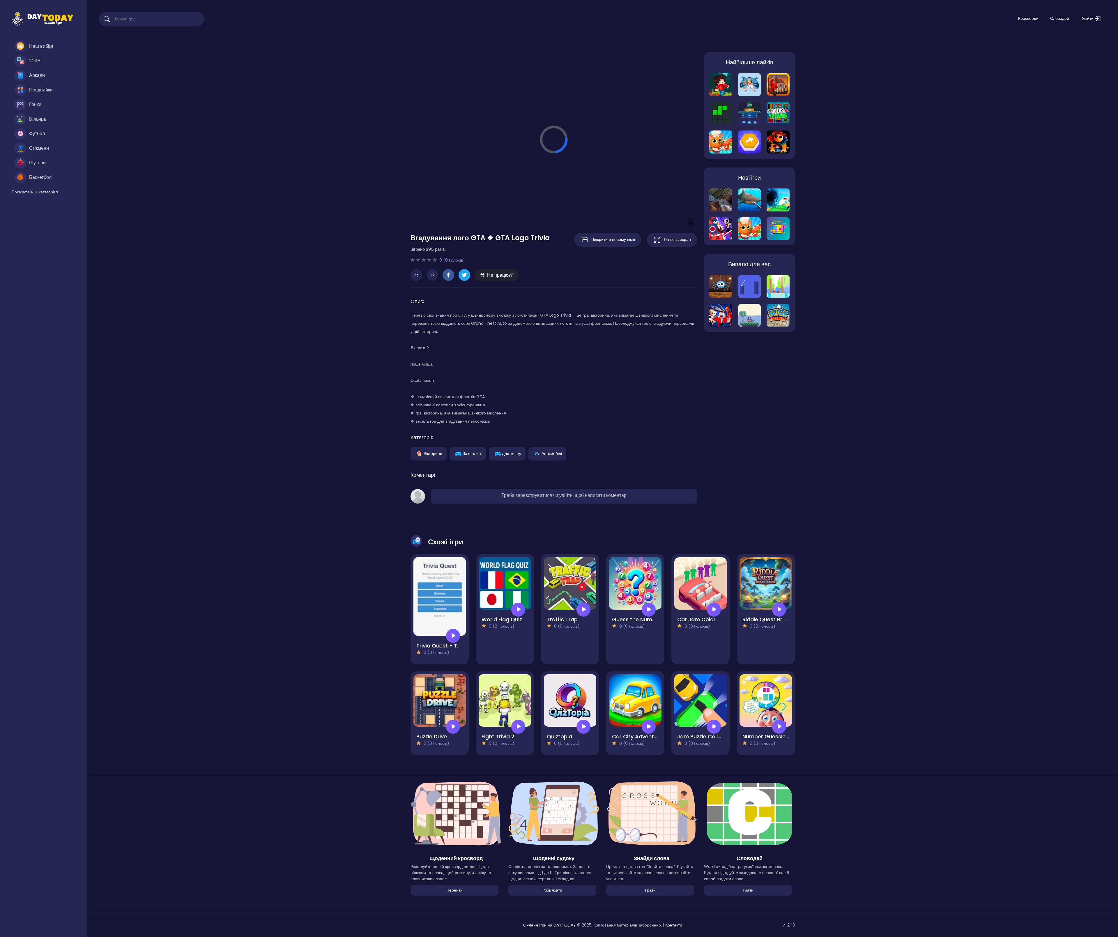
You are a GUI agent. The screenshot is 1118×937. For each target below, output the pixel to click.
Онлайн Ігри (534, 925)
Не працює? (500, 275)
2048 (34, 60)
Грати (650, 890)
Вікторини (433, 453)
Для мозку (511, 453)
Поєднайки (41, 90)
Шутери (37, 162)
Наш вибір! (41, 46)
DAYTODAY (564, 925)
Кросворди (1028, 18)
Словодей (1059, 18)
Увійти (1088, 18)
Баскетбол (40, 177)
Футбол (37, 133)
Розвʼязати (552, 890)
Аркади (37, 75)
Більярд (37, 119)
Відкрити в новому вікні (613, 239)
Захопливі (472, 453)
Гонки (35, 104)
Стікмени (39, 148)
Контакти (673, 925)
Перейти (454, 890)
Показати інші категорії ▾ (35, 192)
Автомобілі (552, 453)
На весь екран (677, 239)
